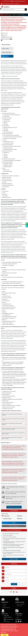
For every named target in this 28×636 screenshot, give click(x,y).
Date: (4, 33)
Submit (14, 584)
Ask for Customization (14, 526)
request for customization (14, 507)
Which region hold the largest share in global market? (12, 424)
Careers (4, 605)
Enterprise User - (12, 518)
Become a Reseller (6, 607)
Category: (6, 37)
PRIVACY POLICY (19, 605)
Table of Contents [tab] (5, 48)
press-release (19, 615)
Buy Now (14, 522)
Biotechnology (8, 14)
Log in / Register (5, 3)
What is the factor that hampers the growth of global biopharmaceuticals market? (13, 429)
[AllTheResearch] (5, 6)
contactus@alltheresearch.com (18, 1)
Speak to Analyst (14, 559)
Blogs (18, 617)
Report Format (4, 39)
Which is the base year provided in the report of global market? (12, 438)
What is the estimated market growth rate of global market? (13, 419)
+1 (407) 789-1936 (6, 1)
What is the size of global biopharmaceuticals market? (12, 414)
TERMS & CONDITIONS (20, 604)
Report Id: (4, 35)
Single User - (12, 516)
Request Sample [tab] (5, 56)
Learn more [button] (3, 632)
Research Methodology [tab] (6, 52)
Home (1, 14)
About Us (4, 604)
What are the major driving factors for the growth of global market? (13, 433)
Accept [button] (4, 634)
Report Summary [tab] (6, 44)
